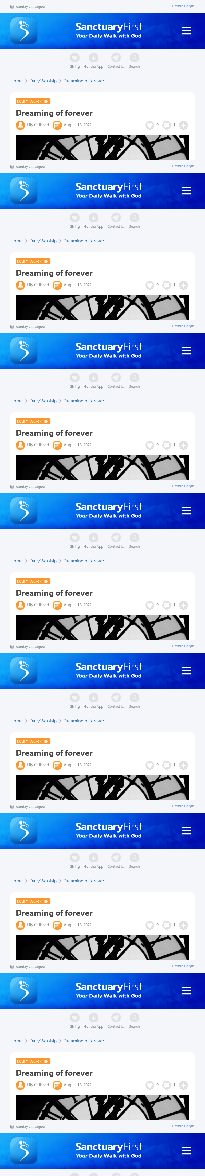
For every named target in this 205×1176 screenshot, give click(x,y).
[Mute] (21, 1169)
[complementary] (102, 588)
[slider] (141, 1169)
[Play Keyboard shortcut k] (8, 1169)
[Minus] (34, 1169)
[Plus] (47, 1169)
